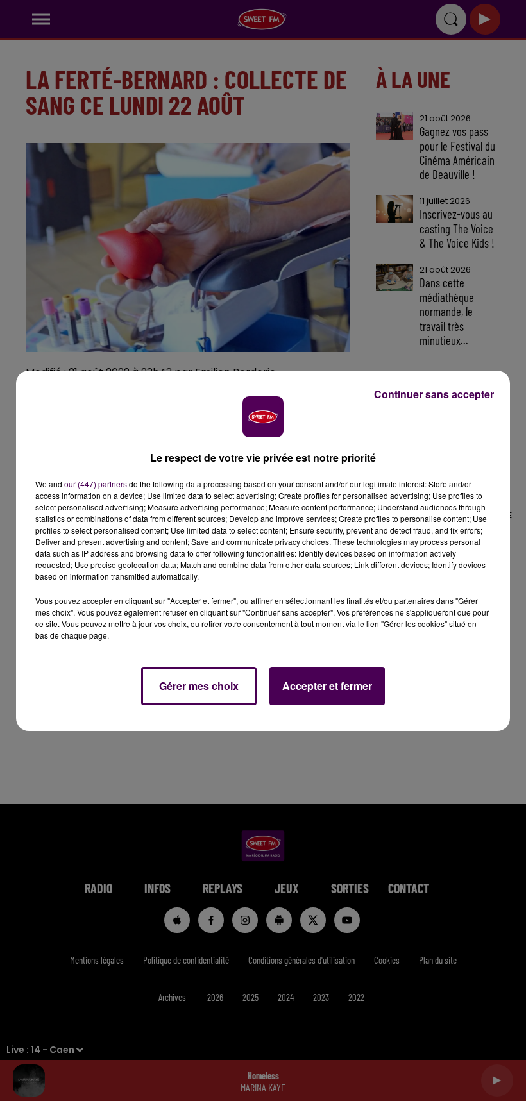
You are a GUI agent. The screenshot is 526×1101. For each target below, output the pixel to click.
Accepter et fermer (327, 685)
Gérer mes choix (199, 685)
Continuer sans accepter (434, 394)
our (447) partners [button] (95, 483)
